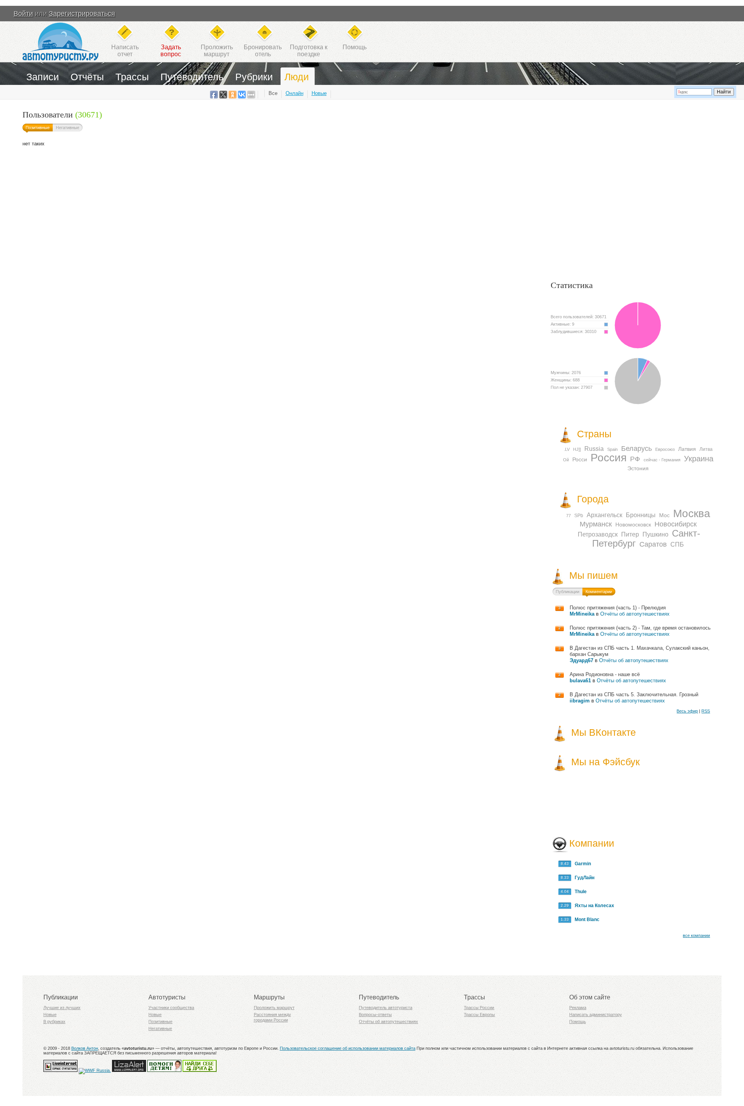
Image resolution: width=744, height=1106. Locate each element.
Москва (691, 513)
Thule (579, 891)
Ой (566, 459)
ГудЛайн (582, 877)
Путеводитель (192, 76)
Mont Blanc (585, 919)
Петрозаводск (598, 534)
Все (273, 93)
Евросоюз (665, 449)
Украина (698, 458)
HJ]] (577, 449)
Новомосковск (633, 524)
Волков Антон (84, 1048)
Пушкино (655, 534)
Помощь (355, 47)
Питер (630, 534)
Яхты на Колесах (592, 905)
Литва (706, 449)
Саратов (653, 544)
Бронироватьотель (263, 50)
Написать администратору (595, 1014)
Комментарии (599, 591)
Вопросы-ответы (375, 1014)
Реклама (577, 1007)
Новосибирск (675, 524)
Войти (23, 13)
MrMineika (582, 614)
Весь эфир (687, 711)
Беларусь (636, 448)
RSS (705, 711)
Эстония (638, 468)
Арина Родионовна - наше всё (605, 674)
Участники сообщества (171, 1007)
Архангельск (604, 515)
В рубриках (54, 1021)
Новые (319, 93)
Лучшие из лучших (62, 1007)
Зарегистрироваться (82, 13)
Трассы (132, 76)
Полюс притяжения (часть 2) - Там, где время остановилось (640, 628)
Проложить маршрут (274, 1007)
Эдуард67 (581, 660)
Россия (609, 458)
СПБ (677, 544)
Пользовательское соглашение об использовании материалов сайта (347, 1048)
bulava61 (580, 680)
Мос (664, 515)
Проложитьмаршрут (217, 50)
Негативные (67, 127)
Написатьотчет (125, 50)
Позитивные (38, 127)
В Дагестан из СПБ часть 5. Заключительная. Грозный (634, 694)
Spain (612, 449)
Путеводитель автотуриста (385, 1007)
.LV (567, 449)
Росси (579, 459)
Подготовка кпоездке (308, 50)
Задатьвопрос (170, 50)
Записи (42, 76)
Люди (296, 76)
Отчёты (87, 76)
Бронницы (641, 515)
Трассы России (479, 1007)
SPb (578, 515)
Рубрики (254, 76)
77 (568, 515)
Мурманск (596, 524)
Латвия (687, 449)
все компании (696, 935)
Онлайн (294, 93)
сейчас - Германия (662, 459)
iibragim (580, 701)
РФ (635, 459)
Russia (594, 448)
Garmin (581, 863)
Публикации (567, 591)
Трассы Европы (479, 1014)
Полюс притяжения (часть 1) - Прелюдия (618, 608)
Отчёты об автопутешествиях (635, 614)
